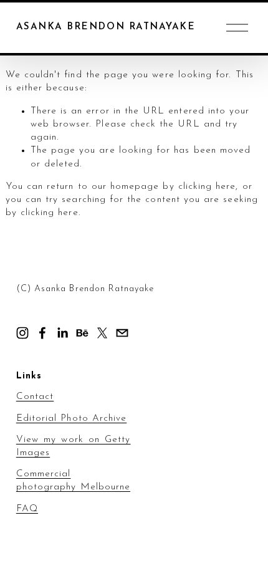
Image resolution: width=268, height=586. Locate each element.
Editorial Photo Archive (71, 418)
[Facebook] (42, 333)
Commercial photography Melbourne (73, 480)
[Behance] (82, 333)
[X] (102, 333)
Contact (35, 396)
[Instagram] (22, 333)
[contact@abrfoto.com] (122, 333)
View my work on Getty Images (73, 446)
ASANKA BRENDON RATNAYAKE (105, 27)
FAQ (27, 509)
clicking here (207, 186)
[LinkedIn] (62, 333)
